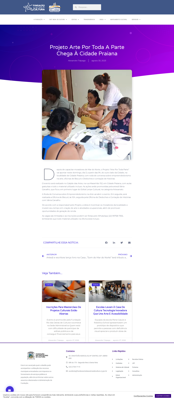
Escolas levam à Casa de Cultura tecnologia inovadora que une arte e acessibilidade (110, 310)
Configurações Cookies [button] (143, 396)
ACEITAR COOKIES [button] (163, 396)
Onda (101, 19)
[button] (10, 390)
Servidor (135, 19)
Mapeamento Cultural (118, 19)
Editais (74, 19)
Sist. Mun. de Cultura (57, 19)
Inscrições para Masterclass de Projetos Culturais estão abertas (63, 310)
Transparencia (89, 19)
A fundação (38, 19)
